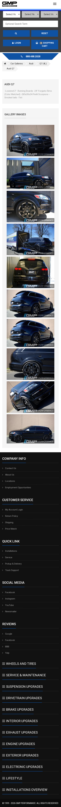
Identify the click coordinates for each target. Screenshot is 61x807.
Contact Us (10, 468)
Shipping (9, 522)
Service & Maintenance (26, 675)
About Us (9, 474)
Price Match (11, 528)
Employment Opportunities (18, 487)
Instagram (10, 598)
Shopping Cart (47, 44)
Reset (44, 33)
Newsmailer (11, 611)
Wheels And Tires (21, 664)
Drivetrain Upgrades (24, 698)
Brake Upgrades (20, 709)
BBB (7, 646)
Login (18, 43)
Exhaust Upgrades (22, 732)
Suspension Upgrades (24, 686)
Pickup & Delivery (13, 563)
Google (8, 633)
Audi (31, 63)
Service (8, 557)
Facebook (10, 592)
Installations (11, 551)
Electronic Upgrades (24, 767)
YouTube (9, 605)
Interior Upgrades (22, 721)
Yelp (7, 653)
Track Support (12, 570)
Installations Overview (26, 790)
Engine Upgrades (20, 744)
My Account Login (14, 509)
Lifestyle (14, 778)
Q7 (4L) (43, 63)
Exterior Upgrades (22, 755)
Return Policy (11, 516)
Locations (10, 481)
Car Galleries (17, 63)
